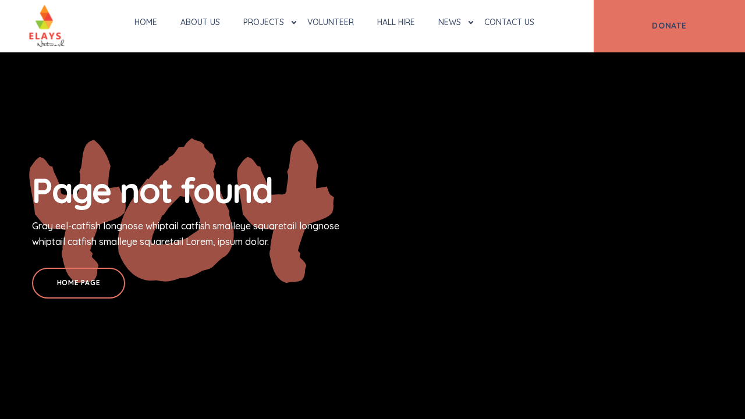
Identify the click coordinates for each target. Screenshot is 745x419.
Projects (263, 22)
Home (145, 22)
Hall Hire (396, 22)
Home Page (78, 282)
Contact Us (509, 22)
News (449, 22)
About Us (200, 22)
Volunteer (330, 22)
